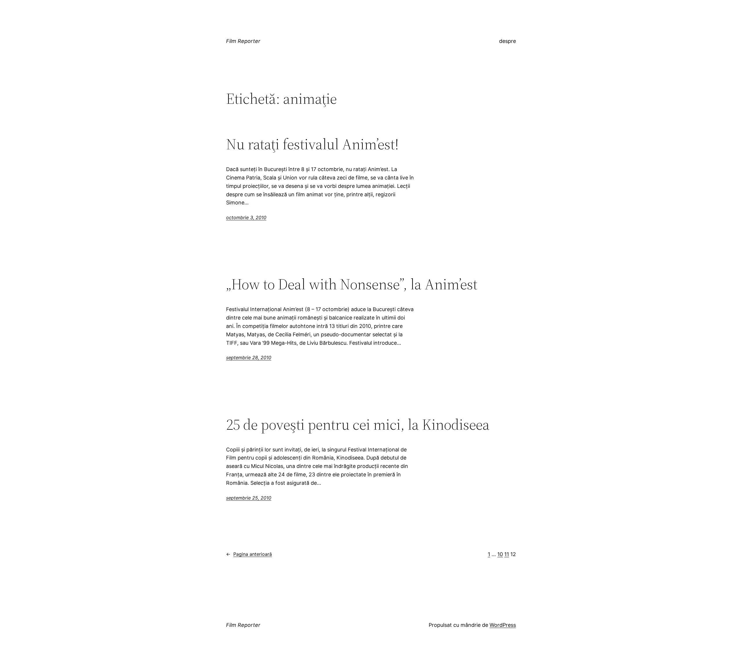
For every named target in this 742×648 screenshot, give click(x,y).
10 (500, 554)
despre (507, 41)
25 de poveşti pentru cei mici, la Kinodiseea (358, 424)
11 (506, 554)
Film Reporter (243, 41)
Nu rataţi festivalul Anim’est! (312, 144)
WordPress (503, 625)
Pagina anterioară (249, 554)
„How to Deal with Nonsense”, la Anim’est (351, 284)
